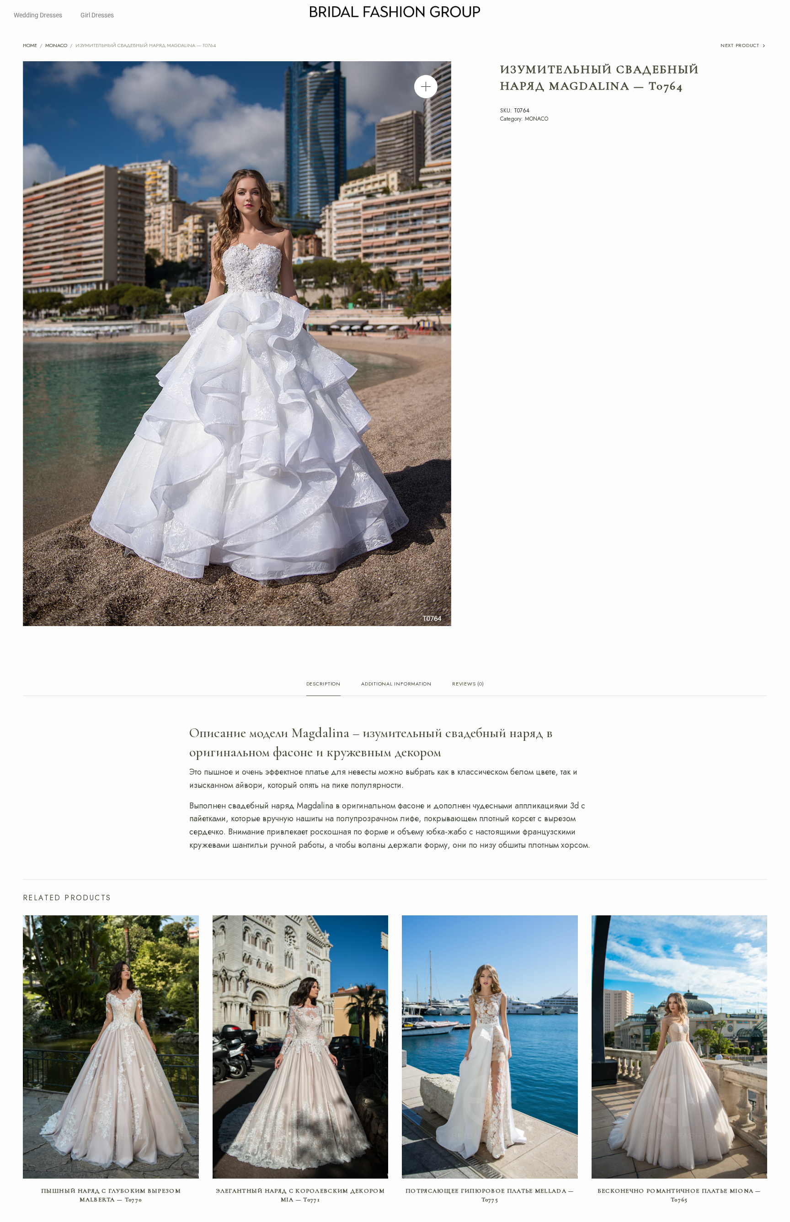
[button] (426, 86)
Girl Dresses (97, 15)
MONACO (56, 45)
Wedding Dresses (38, 15)
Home (30, 45)
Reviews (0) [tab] (468, 684)
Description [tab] (323, 684)
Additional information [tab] (396, 684)
